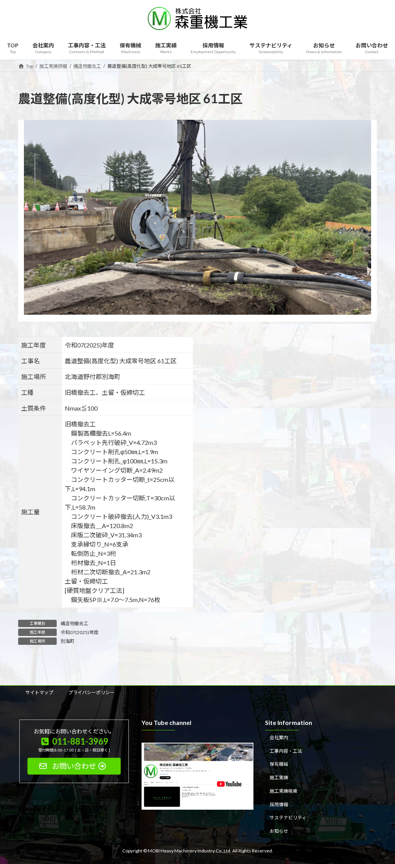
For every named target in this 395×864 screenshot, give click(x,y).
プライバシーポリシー (91, 692)
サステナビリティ (288, 818)
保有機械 (279, 764)
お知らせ (279, 831)
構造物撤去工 (74, 623)
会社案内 (279, 737)
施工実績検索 (283, 791)
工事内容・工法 (286, 751)
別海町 (67, 641)
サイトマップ (39, 692)
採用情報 (279, 804)
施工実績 (279, 777)
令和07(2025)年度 (79, 632)
